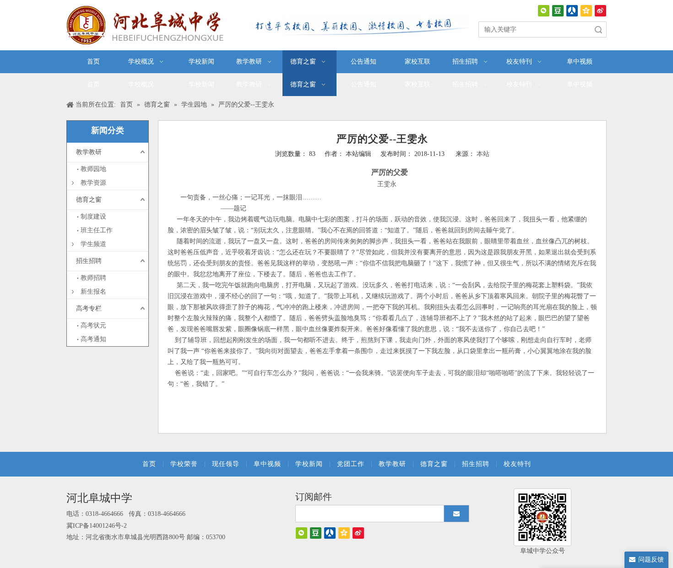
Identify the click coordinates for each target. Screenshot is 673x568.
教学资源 (93, 182)
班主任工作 (97, 230)
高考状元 (93, 325)
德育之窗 (89, 199)
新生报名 (93, 291)
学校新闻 (309, 464)
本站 (483, 153)
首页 (149, 464)
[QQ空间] (586, 10)
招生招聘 (89, 260)
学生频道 (93, 244)
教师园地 (93, 169)
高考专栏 (89, 308)
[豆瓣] (558, 10)
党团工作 (350, 464)
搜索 (598, 29)
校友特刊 (517, 464)
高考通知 (93, 339)
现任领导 (225, 464)
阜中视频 (267, 464)
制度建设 (93, 216)
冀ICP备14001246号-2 (96, 525)
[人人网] (572, 10)
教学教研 (89, 152)
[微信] (543, 10)
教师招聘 (93, 277)
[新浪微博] (600, 10)
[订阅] (456, 513)
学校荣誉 (184, 464)
